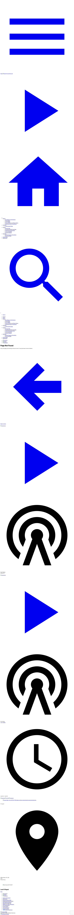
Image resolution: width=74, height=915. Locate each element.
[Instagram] (5, 342)
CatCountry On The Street (10, 230)
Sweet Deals (5, 237)
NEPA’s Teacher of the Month (10, 234)
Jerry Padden (7, 221)
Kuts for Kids (7, 228)
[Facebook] (5, 340)
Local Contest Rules (9, 226)
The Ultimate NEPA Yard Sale (10, 229)
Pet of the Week (8, 235)
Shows (4, 218)
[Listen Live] (37, 462)
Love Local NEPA (8, 231)
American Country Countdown (11, 223)
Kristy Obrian (7, 220)
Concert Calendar (8, 232)
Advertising (5, 238)
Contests (4, 225)
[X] (4, 341)
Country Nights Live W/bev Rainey (11, 222)
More (1, 891)
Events (4, 227)
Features (4, 233)
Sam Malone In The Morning (10, 219)
